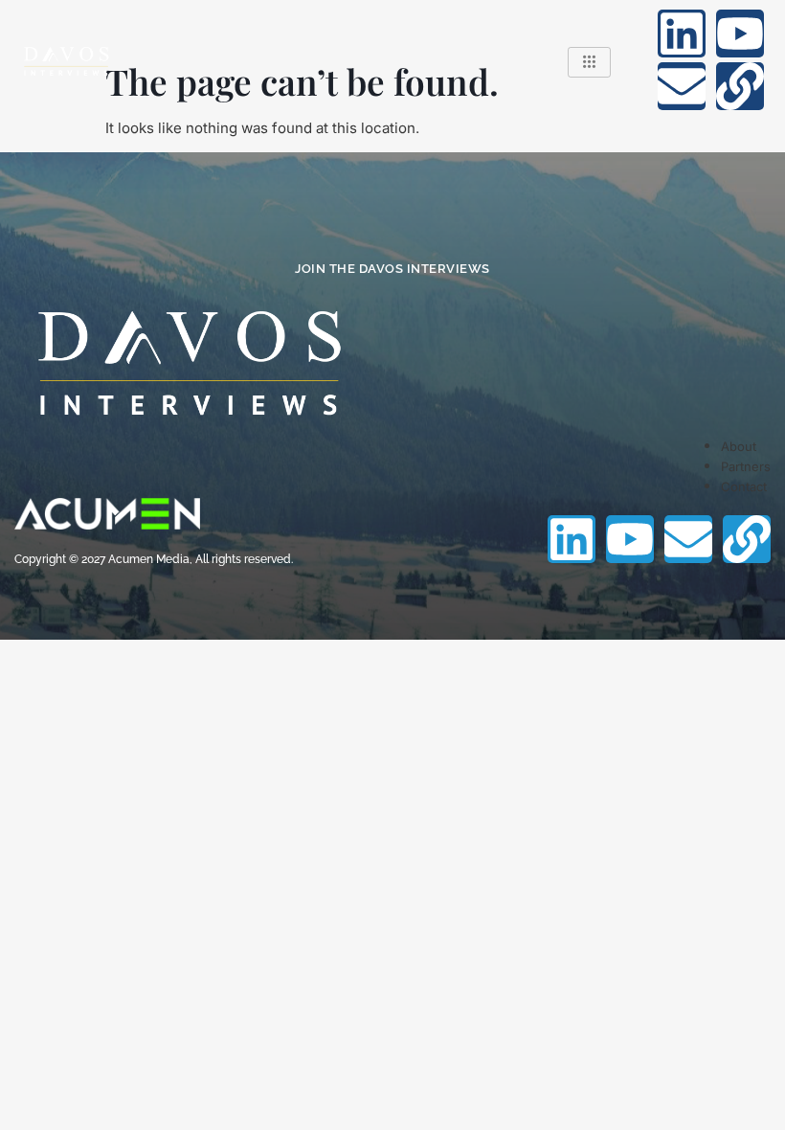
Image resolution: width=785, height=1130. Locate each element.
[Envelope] (682, 86)
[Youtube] (740, 33)
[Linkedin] (682, 33)
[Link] (740, 86)
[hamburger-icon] (589, 62)
